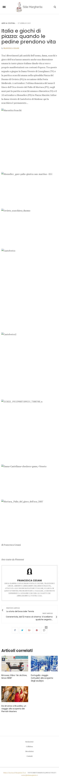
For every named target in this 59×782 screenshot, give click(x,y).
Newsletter (30, 751)
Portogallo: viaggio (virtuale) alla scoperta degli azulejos (42, 678)
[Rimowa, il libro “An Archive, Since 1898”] (14, 664)
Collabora (29, 746)
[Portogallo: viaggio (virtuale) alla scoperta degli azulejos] (44, 664)
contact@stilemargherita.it (29, 775)
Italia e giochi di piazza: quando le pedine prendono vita (28, 36)
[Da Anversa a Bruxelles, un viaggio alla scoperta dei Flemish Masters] (14, 694)
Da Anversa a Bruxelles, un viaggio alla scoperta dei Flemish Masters (13, 709)
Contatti (30, 756)
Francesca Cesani (11, 48)
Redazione (29, 742)
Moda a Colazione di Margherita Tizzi (14, 773)
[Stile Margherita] (29, 7)
